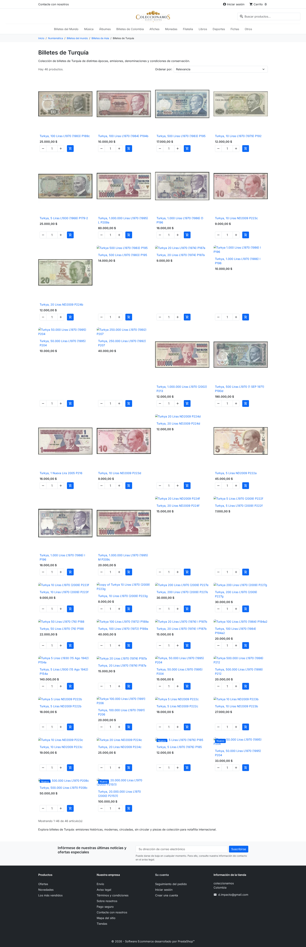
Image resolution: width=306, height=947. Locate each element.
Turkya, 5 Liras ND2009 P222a (236, 473)
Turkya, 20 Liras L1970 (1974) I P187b (182, 628)
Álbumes (105, 29)
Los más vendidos (50, 895)
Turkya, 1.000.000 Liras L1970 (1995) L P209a (123, 220)
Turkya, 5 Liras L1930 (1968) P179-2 (64, 218)
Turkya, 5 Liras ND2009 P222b (60, 706)
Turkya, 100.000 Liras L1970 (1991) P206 (121, 712)
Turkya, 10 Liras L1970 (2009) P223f (64, 592)
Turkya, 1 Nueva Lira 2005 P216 (61, 473)
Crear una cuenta (166, 895)
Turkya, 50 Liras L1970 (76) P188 (62, 628)
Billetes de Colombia (130, 29)
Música (89, 29)
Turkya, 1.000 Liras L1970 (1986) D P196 (180, 220)
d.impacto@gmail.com (233, 894)
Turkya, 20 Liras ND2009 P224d (178, 423)
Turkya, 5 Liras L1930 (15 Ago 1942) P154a (64, 671)
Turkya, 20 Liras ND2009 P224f (178, 505)
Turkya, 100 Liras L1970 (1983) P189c (65, 136)
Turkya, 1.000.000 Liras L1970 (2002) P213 (182, 389)
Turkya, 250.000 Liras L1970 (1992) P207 (122, 343)
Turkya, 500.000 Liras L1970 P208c (63, 787)
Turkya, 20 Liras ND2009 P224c (119, 747)
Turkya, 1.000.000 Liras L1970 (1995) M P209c (123, 557)
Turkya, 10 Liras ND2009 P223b (236, 706)
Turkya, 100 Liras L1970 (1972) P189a (123, 628)
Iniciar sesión (163, 889)
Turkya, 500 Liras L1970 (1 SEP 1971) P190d (239, 389)
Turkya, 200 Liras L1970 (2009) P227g (236, 594)
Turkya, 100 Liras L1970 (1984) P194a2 (235, 631)
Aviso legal (104, 889)
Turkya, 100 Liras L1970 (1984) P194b (123, 136)
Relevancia (183, 69)
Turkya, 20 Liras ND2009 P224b (61, 304)
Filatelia (188, 29)
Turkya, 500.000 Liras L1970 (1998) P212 (239, 671)
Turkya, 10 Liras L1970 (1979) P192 (238, 136)
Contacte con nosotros (53, 4)
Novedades (45, 889)
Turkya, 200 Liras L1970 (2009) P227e (182, 592)
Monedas (171, 29)
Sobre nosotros (107, 901)
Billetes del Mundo (66, 29)
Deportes (219, 29)
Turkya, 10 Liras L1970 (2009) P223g (123, 596)
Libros (203, 29)
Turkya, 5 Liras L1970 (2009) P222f (239, 505)
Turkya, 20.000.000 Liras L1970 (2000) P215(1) (119, 794)
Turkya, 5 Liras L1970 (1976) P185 (179, 747)
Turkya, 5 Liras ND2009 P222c (177, 706)
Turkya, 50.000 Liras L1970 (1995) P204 (63, 343)
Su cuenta (162, 875)
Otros (248, 29)
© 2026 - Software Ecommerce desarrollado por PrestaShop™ (153, 941)
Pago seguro (105, 906)
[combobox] (268, 16)
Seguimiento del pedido (171, 884)
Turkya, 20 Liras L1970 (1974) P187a (181, 255)
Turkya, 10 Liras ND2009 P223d (119, 473)
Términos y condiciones (112, 895)
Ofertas (43, 884)
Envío (100, 884)
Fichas (235, 29)
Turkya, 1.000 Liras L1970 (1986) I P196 (237, 261)
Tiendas (102, 923)
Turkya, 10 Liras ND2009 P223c (236, 218)
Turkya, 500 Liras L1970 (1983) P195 (181, 136)
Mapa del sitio (106, 918)
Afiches (154, 29)
